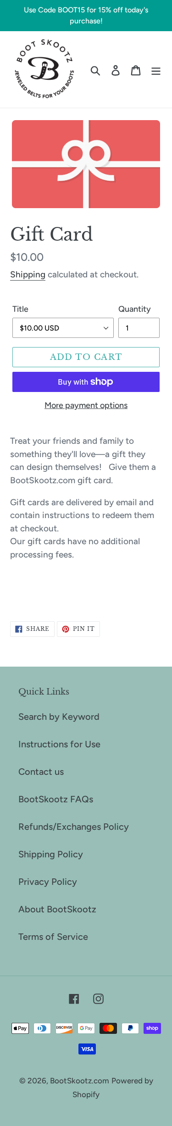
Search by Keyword (59, 716)
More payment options (86, 405)
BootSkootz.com (79, 1080)
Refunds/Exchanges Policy (73, 826)
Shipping (27, 274)
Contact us (41, 771)
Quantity (134, 309)
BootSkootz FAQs (55, 799)
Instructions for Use (59, 744)
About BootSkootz (57, 909)
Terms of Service (53, 936)
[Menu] (156, 69)
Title (20, 309)
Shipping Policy (50, 854)
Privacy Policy (47, 881)
